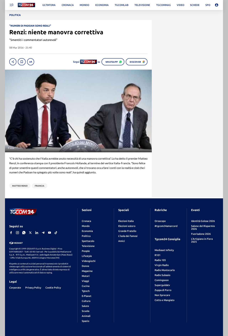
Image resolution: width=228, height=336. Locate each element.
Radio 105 (160, 260)
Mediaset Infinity (164, 250)
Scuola (85, 311)
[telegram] (43, 232)
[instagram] (17, 232)
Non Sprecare (162, 295)
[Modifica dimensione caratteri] (30, 61)
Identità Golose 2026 (203, 221)
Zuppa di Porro (163, 290)
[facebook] (11, 232)
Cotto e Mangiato (164, 300)
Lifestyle (87, 256)
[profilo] (216, 5)
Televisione (88, 246)
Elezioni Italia (126, 221)
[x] (30, 232)
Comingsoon (162, 280)
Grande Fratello (127, 231)
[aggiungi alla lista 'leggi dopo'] (22, 61)
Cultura (86, 301)
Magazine (87, 271)
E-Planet (86, 296)
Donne (85, 266)
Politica (86, 236)
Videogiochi (88, 261)
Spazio (85, 321)
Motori (86, 276)
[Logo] (26, 5)
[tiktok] (56, 232)
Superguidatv (162, 285)
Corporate (15, 287)
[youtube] (49, 232)
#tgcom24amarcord (166, 226)
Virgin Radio (162, 265)
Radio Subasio (162, 275)
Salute (85, 306)
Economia (87, 231)
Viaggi (85, 281)
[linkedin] (36, 232)
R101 (157, 255)
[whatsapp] (24, 232)
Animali (86, 316)
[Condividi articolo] (12, 61)
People (86, 251)
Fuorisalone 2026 (201, 233)
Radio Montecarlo (165, 270)
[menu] (11, 5)
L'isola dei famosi (128, 236)
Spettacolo (88, 241)
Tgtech (86, 291)
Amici (121, 241)
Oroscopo (160, 221)
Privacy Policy (33, 287)
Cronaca (86, 221)
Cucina (85, 286)
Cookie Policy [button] (53, 287)
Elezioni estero (126, 226)
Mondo (86, 226)
